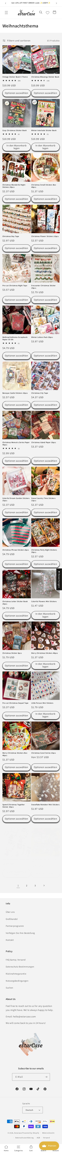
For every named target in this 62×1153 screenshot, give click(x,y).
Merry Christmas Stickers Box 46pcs (14, 754)
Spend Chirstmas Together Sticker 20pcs (13, 805)
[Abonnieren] (46, 1077)
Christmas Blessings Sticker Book (45, 77)
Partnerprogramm (15, 925)
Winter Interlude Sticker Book (43, 130)
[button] (6, 12)
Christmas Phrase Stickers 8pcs (15, 550)
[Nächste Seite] (43, 885)
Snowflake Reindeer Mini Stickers (45, 804)
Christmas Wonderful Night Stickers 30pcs (13, 186)
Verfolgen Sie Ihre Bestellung (20, 932)
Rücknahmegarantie (16, 973)
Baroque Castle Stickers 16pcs (15, 393)
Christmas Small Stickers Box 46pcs (43, 186)
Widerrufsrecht (48, 1133)
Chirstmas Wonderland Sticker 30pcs (44, 860)
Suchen (9, 987)
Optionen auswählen (16, 93)
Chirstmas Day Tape (10, 236)
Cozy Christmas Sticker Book (14, 130)
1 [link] (18, 885)
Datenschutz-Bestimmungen (20, 966)
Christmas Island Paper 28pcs (43, 442)
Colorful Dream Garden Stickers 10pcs (16, 499)
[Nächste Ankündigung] (56, 3)
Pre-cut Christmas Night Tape (14, 285)
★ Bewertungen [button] (59, 579)
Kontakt (10, 939)
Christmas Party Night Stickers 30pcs (44, 551)
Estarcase (18, 1133)
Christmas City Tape (39, 393)
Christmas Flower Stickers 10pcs (45, 236)
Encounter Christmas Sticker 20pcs (43, 286)
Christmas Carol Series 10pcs (43, 753)
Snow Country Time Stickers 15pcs (43, 499)
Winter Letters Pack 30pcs (42, 337)
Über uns (10, 911)
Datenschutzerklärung (24, 1138)
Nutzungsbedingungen (17, 980)
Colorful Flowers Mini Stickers (44, 601)
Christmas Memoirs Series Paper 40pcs (16, 443)
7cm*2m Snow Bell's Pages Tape (15, 859)
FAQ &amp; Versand (16, 959)
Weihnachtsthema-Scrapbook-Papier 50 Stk (15, 338)
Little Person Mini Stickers (42, 703)
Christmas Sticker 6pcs (12, 653)
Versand (46, 1138)
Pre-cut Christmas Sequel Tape (15, 703)
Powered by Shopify (30, 1133)
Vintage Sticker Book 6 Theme (15, 77)
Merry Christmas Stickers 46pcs (44, 653)
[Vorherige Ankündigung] (5, 3)
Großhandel (12, 918)
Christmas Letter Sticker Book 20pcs (15, 602)
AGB (38, 1138)
